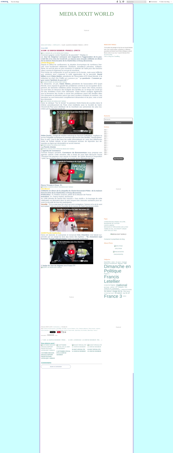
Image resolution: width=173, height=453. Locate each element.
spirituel (112, 287)
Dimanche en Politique (117, 268)
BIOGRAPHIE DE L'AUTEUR (111, 223)
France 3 (113, 296)
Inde (125, 263)
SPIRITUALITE (56, 45)
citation (113, 262)
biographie (121, 287)
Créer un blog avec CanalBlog (112, 56)
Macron (120, 263)
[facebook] (117, 2)
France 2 (106, 273)
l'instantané (115, 288)
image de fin (117, 291)
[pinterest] (123, 2)
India (126, 287)
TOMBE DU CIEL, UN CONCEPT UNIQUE (115, 228)
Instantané (124, 262)
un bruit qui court (109, 293)
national (121, 285)
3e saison (108, 291)
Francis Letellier (112, 278)
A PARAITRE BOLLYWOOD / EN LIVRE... (115, 221)
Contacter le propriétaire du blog (114, 239)
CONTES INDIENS (109, 225)
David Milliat (107, 262)
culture (124, 296)
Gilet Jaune (126, 291)
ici (87, 55)
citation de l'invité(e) (126, 289)
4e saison (118, 262)
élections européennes (110, 263)
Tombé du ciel (107, 288)
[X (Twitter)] (120, 2)
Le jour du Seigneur (109, 285)
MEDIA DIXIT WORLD (46, 45)
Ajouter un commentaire (56, 366)
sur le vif (126, 293)
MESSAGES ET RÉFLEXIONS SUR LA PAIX (116, 227)
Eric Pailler (106, 287)
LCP (116, 287)
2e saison (118, 293)
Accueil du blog (108, 54)
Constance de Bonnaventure (112, 289)
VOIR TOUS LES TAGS (110, 230)
